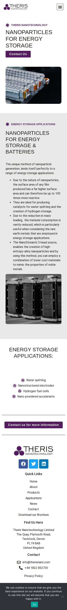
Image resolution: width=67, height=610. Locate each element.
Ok (34, 604)
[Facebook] (23, 464)
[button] (60, 7)
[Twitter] (33, 464)
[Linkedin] (43, 464)
